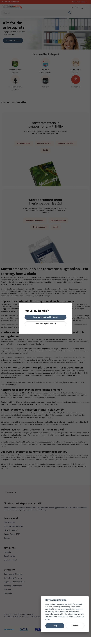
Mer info (75, 626)
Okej (55, 626)
